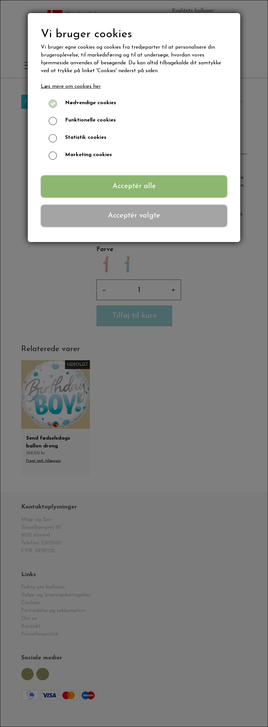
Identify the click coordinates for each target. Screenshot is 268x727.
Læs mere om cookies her (71, 86)
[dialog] (134, 363)
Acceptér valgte (134, 215)
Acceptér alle (134, 186)
